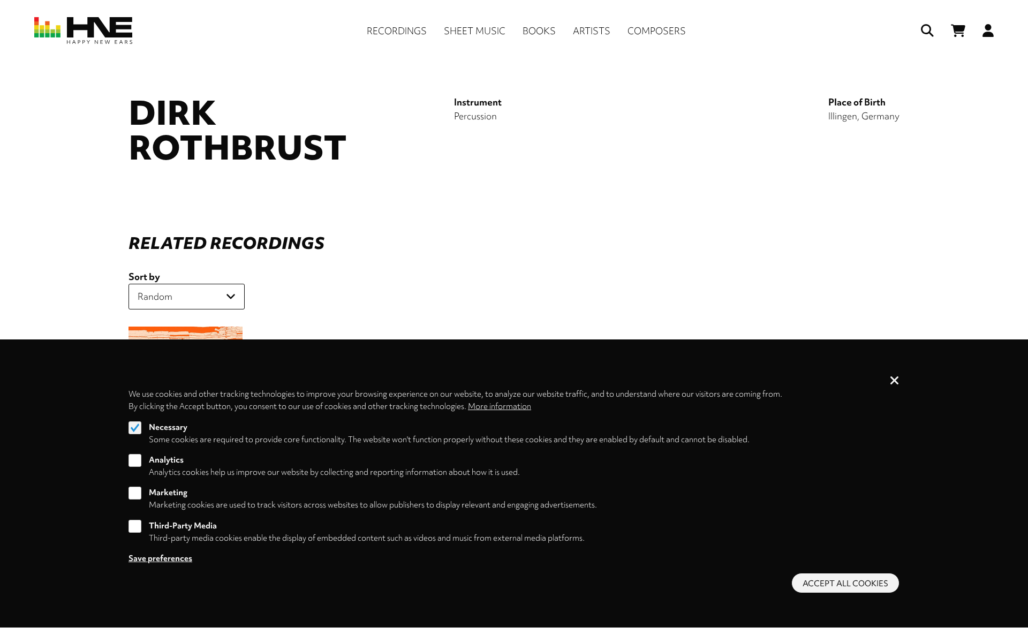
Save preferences (160, 558)
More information (499, 406)
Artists (591, 31)
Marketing (168, 493)
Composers (657, 31)
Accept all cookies (845, 583)
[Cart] (958, 31)
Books (539, 31)
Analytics (166, 460)
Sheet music (474, 31)
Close (895, 381)
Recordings (397, 31)
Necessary (168, 427)
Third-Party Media (183, 525)
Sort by (144, 276)
